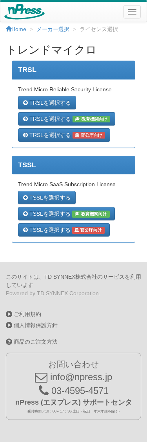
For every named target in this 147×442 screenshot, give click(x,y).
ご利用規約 (26, 314)
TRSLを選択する (49, 103)
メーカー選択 (52, 29)
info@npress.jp (79, 377)
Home (18, 29)
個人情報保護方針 (35, 325)
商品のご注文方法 (35, 341)
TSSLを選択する (49, 197)
